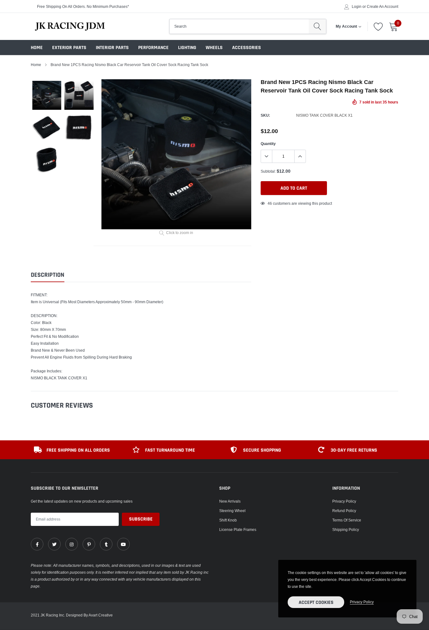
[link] (37, 544)
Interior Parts (112, 47)
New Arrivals (230, 501)
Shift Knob (228, 520)
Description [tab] (47, 275)
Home (37, 47)
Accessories (246, 47)
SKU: (265, 115)
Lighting (187, 47)
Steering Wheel (232, 510)
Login (356, 6)
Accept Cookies (316, 602)
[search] (317, 26)
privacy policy (362, 601)
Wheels (214, 47)
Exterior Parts (69, 47)
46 (270, 203)
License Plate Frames (237, 529)
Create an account (382, 6)
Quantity (268, 143)
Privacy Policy (344, 501)
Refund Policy (344, 510)
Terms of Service (346, 520)
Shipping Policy (345, 529)
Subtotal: (268, 171)
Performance (153, 47)
